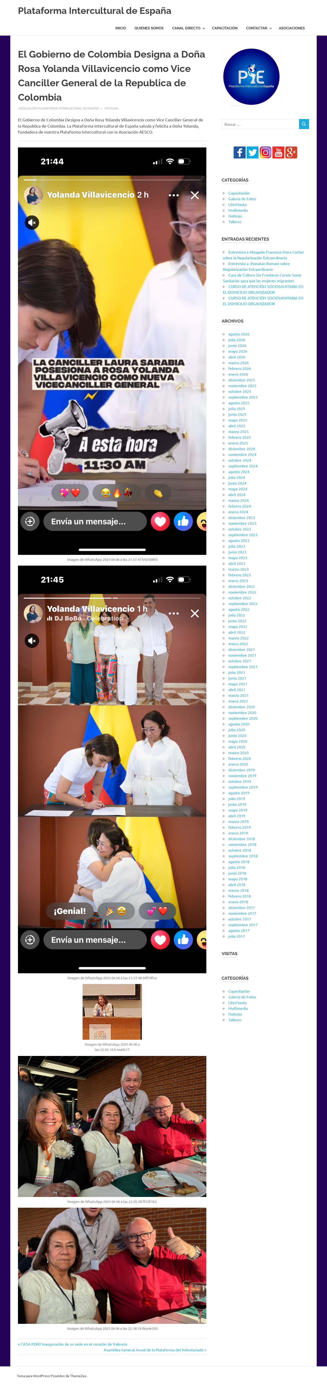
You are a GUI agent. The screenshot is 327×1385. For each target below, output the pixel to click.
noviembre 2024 (242, 454)
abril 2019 (236, 815)
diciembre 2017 (241, 907)
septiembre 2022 (243, 603)
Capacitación (224, 28)
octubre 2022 (239, 597)
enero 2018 (238, 901)
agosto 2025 (238, 402)
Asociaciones (292, 28)
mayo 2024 (237, 488)
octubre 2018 (239, 850)
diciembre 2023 (241, 517)
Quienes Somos (149, 28)
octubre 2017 (239, 918)
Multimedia (238, 210)
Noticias (111, 108)
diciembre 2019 (241, 769)
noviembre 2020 (242, 712)
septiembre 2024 (243, 465)
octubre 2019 (239, 781)
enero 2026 (238, 374)
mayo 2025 (237, 419)
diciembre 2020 (241, 706)
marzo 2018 (238, 890)
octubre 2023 (239, 528)
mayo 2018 (237, 878)
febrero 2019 (239, 827)
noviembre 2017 (242, 913)
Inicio (120, 28)
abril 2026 (236, 356)
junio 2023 (237, 551)
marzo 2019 (238, 821)
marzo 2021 (238, 695)
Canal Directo (186, 28)
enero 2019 (238, 832)
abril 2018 (236, 884)
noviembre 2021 (242, 655)
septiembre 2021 (243, 666)
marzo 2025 (238, 431)
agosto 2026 (238, 333)
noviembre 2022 (242, 592)
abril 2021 (236, 689)
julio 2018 (236, 867)
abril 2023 (236, 563)
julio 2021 (236, 672)
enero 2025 (238, 442)
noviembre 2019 (242, 775)
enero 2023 (238, 580)
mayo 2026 (237, 351)
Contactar (256, 28)
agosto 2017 (238, 930)
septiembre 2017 (243, 924)
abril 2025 (236, 425)
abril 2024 (236, 494)
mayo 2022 (237, 626)
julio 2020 (236, 729)
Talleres (235, 221)
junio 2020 (237, 735)
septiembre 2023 (243, 534)
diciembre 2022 (241, 586)
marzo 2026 (238, 362)
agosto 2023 (238, 540)
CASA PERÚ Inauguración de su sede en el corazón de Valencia (73, 1344)
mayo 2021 (237, 683)
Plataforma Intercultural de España (94, 10)
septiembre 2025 (243, 397)
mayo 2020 (237, 741)
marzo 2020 (238, 752)
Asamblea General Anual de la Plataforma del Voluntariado (153, 1349)
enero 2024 (238, 511)
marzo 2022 (238, 637)
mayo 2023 (237, 557)
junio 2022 (237, 620)
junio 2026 (237, 345)
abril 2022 (236, 632)
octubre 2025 (239, 391)
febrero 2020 (239, 758)
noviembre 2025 (242, 385)
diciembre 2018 (241, 838)
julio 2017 (236, 936)
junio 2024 (237, 483)
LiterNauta (237, 204)
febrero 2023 (239, 574)
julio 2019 (236, 798)
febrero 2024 (239, 505)
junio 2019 (237, 804)
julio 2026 (236, 339)
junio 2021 (237, 678)
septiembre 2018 (243, 855)
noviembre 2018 (242, 844)
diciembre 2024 (241, 448)
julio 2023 (236, 546)
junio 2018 (237, 873)
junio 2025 (237, 414)
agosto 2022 (238, 609)
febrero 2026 (239, 368)
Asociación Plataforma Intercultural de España (59, 108)
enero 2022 (238, 643)
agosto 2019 (238, 792)
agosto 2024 (238, 471)
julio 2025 (236, 408)
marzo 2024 (238, 500)
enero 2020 (238, 764)
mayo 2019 (237, 809)
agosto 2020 (238, 723)
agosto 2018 (238, 861)
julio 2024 (236, 477)
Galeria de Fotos (242, 198)
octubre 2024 (239, 460)
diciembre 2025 (241, 379)
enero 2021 (238, 700)
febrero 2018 (239, 895)
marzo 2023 (238, 569)
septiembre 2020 (243, 718)
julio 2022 (236, 614)
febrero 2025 (239, 437)
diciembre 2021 (241, 649)
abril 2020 (236, 746)
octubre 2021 (239, 660)
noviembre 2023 (242, 523)
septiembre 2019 (243, 786)
